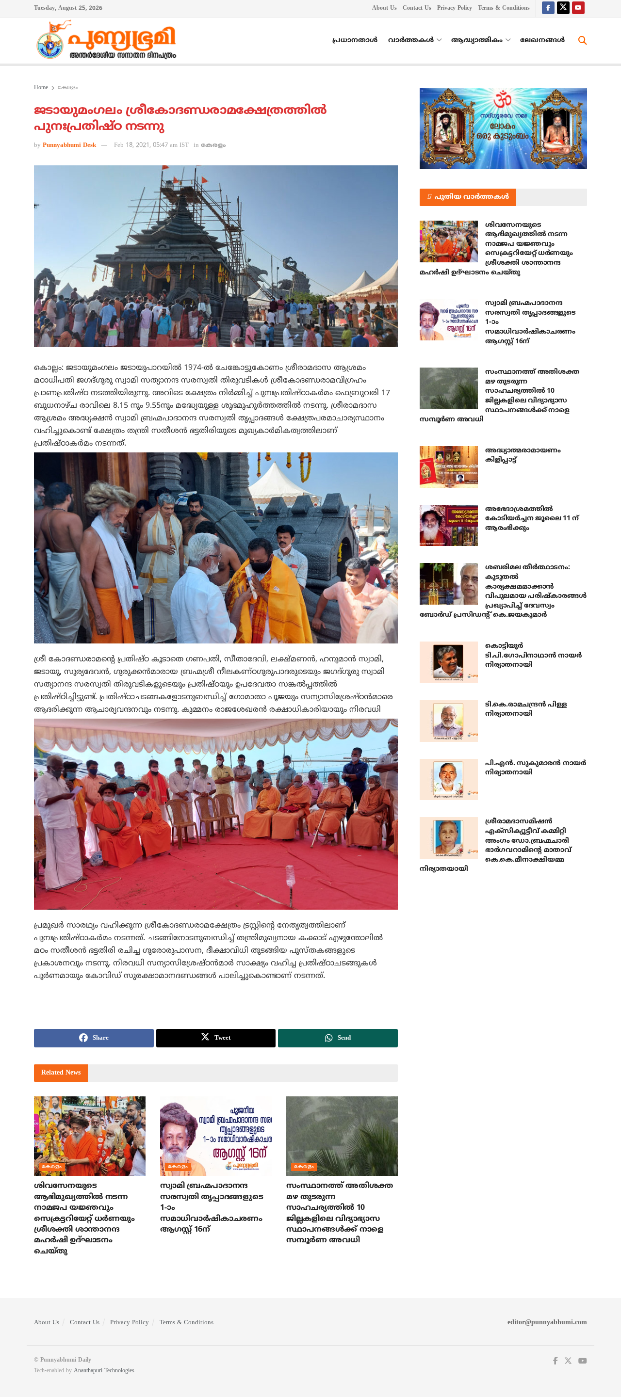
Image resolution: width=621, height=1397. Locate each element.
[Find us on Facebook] (548, 8)
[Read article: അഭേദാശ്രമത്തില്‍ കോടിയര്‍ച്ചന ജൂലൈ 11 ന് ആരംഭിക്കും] (449, 525)
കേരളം (68, 88)
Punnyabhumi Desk (69, 145)
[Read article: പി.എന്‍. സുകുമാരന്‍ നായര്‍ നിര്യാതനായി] (449, 780)
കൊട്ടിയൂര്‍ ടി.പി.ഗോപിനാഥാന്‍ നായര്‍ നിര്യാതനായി (533, 655)
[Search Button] (582, 40)
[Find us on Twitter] (563, 8)
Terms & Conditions (504, 8)
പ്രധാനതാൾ (354, 40)
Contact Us (417, 8)
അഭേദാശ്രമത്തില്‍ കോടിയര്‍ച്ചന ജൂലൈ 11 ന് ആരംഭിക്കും (532, 518)
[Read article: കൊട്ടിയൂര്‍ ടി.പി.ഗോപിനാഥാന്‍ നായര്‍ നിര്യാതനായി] (449, 662)
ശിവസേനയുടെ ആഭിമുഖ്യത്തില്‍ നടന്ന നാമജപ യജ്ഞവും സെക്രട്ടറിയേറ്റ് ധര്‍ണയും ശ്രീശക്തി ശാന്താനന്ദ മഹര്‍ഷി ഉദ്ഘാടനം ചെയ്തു (84, 1218)
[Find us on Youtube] (578, 8)
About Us (384, 8)
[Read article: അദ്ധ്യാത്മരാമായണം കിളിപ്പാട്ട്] (449, 467)
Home (41, 88)
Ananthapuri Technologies (104, 1371)
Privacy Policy (454, 8)
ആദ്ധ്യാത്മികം (477, 40)
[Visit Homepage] (108, 41)
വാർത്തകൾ (411, 40)
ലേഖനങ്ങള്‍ (542, 40)
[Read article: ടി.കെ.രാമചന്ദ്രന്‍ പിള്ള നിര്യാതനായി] (449, 721)
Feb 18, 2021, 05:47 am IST (151, 145)
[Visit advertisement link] (503, 128)
